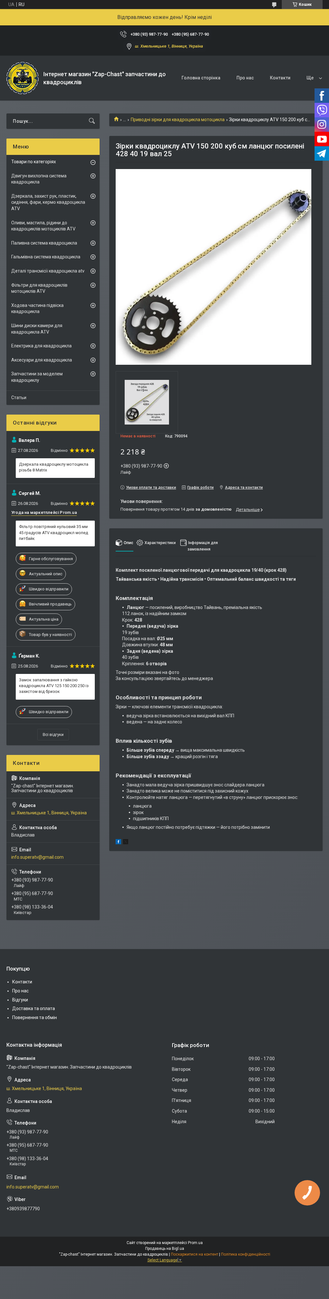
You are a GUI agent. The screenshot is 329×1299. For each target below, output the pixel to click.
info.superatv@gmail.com (37, 857)
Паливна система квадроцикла (44, 243)
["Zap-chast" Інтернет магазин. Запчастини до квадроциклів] (22, 78)
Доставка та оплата (33, 1008)
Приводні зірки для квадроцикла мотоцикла (178, 119)
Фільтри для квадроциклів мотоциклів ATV (39, 288)
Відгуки (20, 999)
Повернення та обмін (34, 1017)
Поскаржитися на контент (194, 1254)
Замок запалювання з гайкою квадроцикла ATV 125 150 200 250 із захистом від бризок (54, 685)
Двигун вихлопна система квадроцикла (39, 179)
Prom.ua (195, 1243)
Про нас (245, 77)
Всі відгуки (53, 734)
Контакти (280, 77)
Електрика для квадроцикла (41, 345)
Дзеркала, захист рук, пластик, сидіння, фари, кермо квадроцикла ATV (48, 202)
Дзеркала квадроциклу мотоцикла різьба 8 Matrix (53, 467)
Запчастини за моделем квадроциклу (37, 377)
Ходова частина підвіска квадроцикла (37, 308)
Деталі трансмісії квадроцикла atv (47, 270)
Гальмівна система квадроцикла (45, 256)
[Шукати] (92, 121)
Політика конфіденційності (245, 1254)
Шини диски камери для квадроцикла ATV (36, 329)
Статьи (18, 397)
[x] (125, 842)
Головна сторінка (201, 77)
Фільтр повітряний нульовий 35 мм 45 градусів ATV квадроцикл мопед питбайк (53, 532)
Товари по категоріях (33, 161)
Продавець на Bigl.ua (164, 1248)
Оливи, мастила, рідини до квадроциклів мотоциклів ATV (43, 226)
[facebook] (118, 842)
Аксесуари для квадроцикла (41, 360)
